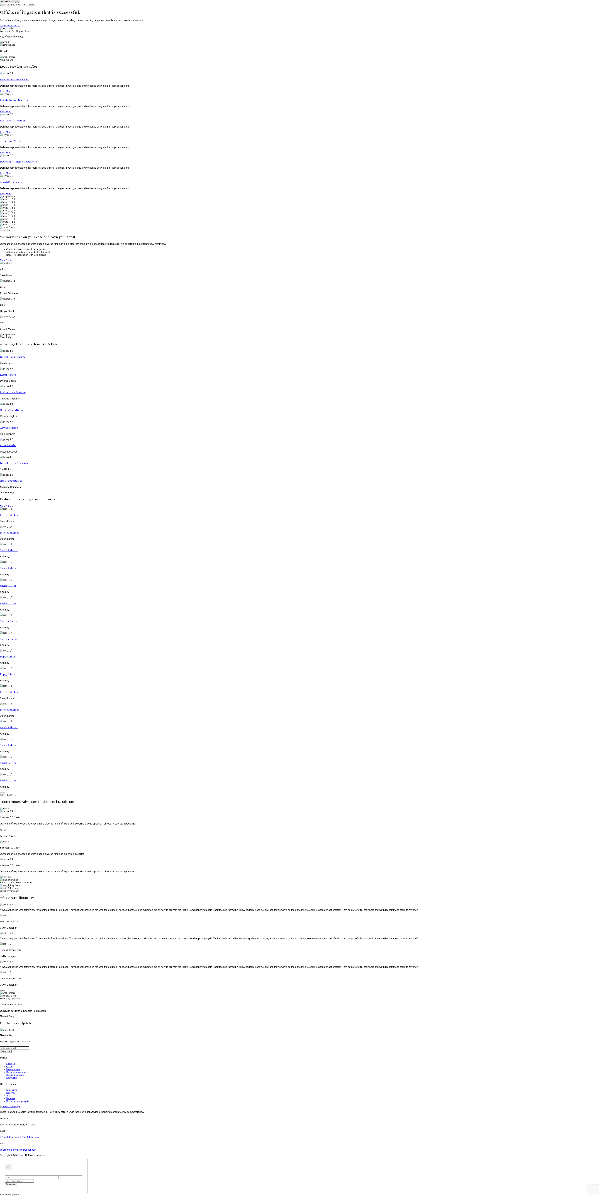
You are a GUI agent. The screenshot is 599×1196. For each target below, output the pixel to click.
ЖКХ (9, 1095)
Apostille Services (11, 182)
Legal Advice (8, 375)
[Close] (8, 1167)
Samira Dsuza (8, 621)
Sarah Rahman (9, 550)
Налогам (10, 1092)
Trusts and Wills (10, 141)
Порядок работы (15, 1075)
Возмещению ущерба (17, 1101)
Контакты (11, 1077)
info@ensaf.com (9, 1149)
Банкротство (13, 1069)
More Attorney (7, 506)
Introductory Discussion (15, 463)
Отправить (11, 1184)
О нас (9, 1066)
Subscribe (5, 1051)
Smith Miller (8, 586)
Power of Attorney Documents (19, 161)
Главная (10, 1063)
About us (15, 25)
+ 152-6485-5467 (9, 1137)
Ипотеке (10, 1098)
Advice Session (9, 428)
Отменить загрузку (10, 1)
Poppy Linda (8, 656)
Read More (5, 91)
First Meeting (8, 445)
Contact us (5, 25)
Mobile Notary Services (14, 100)
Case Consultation (11, 481)
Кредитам (11, 1090)
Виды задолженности (17, 1072)
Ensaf (20, 1155)
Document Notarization (14, 79)
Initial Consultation (12, 357)
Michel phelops (9, 515)
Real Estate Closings (12, 120)
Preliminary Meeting (13, 392)
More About (6, 260)
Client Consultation (12, 410)
